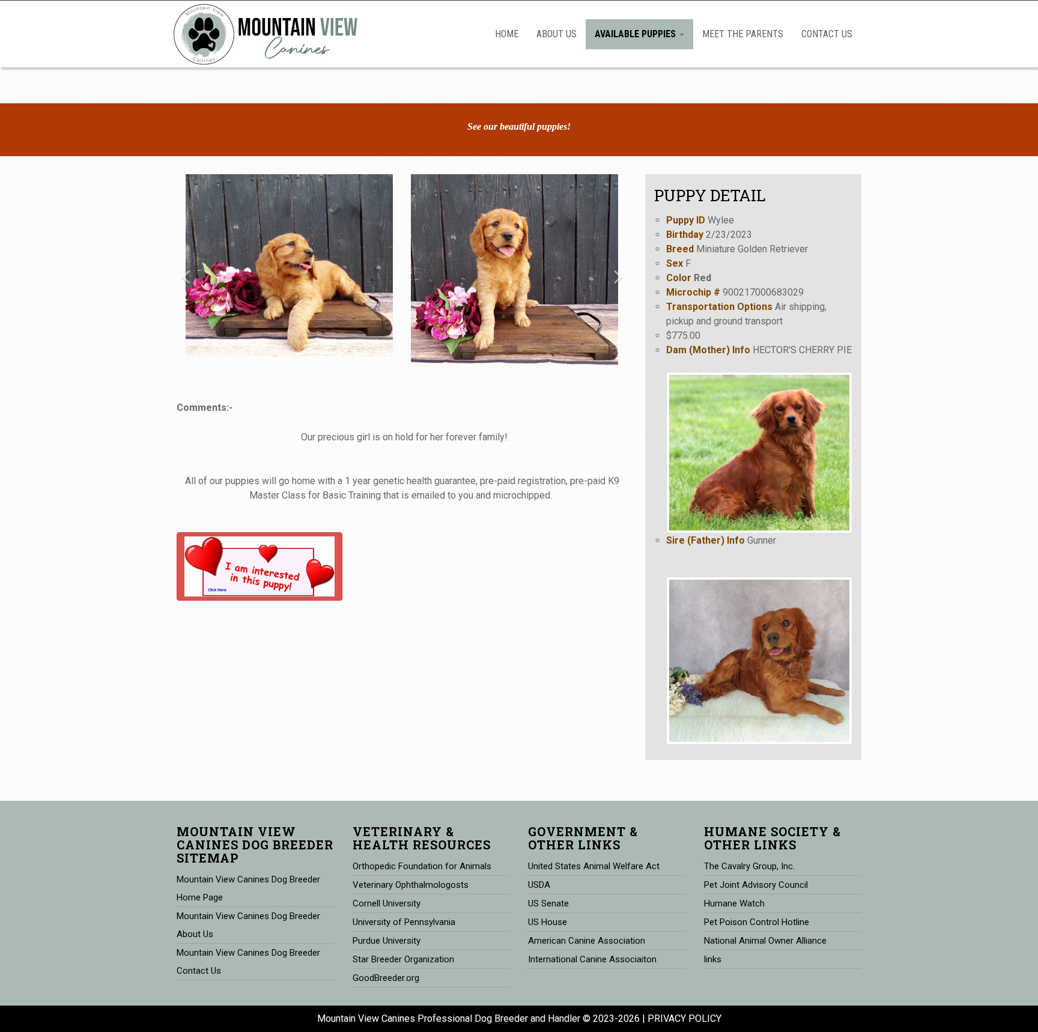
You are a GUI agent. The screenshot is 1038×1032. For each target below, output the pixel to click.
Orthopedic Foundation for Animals (422, 866)
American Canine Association (586, 940)
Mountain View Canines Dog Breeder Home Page (248, 888)
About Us (556, 34)
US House (547, 922)
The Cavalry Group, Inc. (749, 866)
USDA (539, 884)
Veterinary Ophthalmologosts (411, 884)
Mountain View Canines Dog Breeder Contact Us (248, 961)
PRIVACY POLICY (684, 1018)
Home (506, 34)
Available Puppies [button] (636, 34)
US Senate (548, 903)
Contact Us (826, 34)
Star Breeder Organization (403, 959)
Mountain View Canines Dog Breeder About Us (248, 925)
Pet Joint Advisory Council (756, 884)
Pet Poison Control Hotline (756, 922)
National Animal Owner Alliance (765, 940)
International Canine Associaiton (592, 959)
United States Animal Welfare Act (594, 866)
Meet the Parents (742, 34)
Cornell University (386, 903)
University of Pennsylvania (404, 922)
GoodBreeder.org (386, 978)
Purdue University (386, 940)
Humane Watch (734, 903)
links (712, 959)
